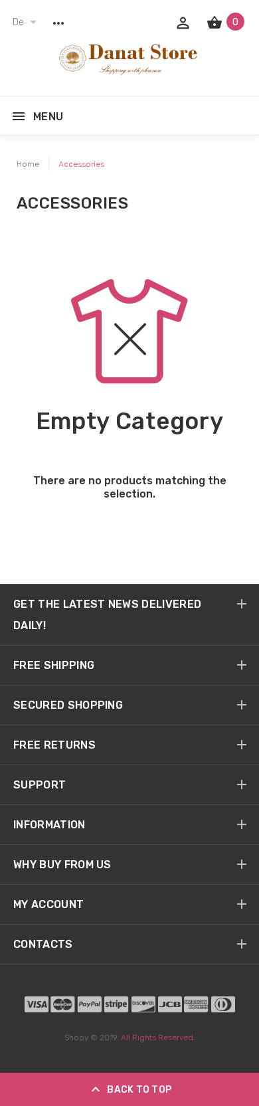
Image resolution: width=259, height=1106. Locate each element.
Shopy (76, 1037)
